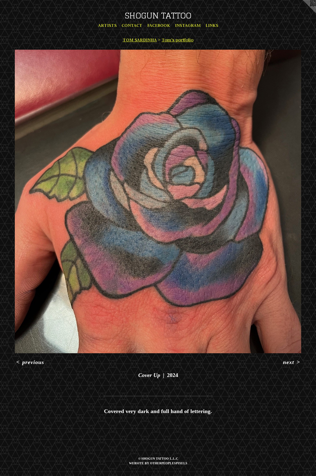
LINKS (212, 25)
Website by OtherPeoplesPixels (158, 463)
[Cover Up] (158, 201)
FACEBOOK (158, 25)
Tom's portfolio (177, 40)
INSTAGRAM (188, 25)
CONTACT (132, 25)
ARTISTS (107, 25)
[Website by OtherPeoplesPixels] (303, 12)
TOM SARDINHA (140, 40)
